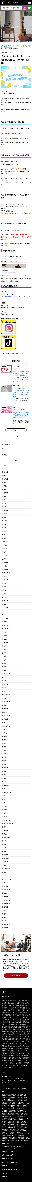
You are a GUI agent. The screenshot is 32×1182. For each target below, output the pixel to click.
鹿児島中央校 (6, 924)
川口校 (4, 496)
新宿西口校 (5, 628)
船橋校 (4, 524)
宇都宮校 (4, 486)
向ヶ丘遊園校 (6, 695)
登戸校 (4, 698)
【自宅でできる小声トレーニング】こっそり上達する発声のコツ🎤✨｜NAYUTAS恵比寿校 (21, 393)
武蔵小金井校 (6, 674)
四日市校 (4, 816)
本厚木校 (4, 733)
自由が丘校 (5, 601)
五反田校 (4, 576)
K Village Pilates (5, 1148)
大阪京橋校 (5, 830)
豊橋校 (4, 775)
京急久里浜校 (6, 726)
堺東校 (4, 851)
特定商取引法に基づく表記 (9, 1169)
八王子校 (4, 677)
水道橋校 (4, 545)
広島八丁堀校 (6, 889)
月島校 (4, 552)
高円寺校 (4, 635)
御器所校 (4, 809)
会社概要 (4, 1177)
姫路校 (4, 872)
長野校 (4, 757)
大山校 (4, 656)
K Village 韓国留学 (15, 1146)
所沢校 (4, 507)
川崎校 (4, 688)
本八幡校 (4, 521)
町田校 (4, 681)
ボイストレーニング (7, 444)
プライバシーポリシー (8, 1173)
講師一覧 (17, 1079)
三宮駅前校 (5, 855)
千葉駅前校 (5, 510)
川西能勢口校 (6, 869)
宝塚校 (4, 865)
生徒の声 (9, 1080)
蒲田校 (4, 583)
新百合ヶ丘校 (6, 702)
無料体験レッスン (7, 1158)
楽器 (3, 451)
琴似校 (4, 475)
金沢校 (4, 754)
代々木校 (4, 597)
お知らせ (23, 1079)
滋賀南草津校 (6, 820)
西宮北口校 (5, 862)
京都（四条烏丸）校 (7, 823)
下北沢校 (4, 611)
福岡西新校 (5, 907)
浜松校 (4, 771)
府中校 (4, 670)
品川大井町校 (6, 573)
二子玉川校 (5, 618)
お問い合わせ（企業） (8, 1155)
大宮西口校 (5, 493)
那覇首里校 (5, 928)
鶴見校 (4, 722)
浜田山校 (4, 639)
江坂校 (4, 844)
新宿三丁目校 (6, 625)
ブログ (3, 1080)
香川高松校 (5, 896)
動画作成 (4, 455)
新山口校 (4, 893)
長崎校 (4, 917)
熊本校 (4, 921)
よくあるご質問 (21, 1080)
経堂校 (4, 614)
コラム (14, 1080)
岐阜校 (4, 764)
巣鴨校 (4, 646)
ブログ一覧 (16, 430)
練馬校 (4, 663)
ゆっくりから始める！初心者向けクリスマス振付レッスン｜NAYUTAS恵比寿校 (21, 373)
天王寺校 (4, 834)
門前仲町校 (5, 569)
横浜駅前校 (5, 708)
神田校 (4, 538)
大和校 (4, 729)
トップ (4, 1073)
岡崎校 (4, 778)
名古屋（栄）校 (6, 792)
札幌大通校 (5, 472)
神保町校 (4, 541)
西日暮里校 (5, 562)
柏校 (3, 534)
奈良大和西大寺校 (7, 879)
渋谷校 (4, 594)
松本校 (4, 761)
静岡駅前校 (5, 768)
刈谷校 (4, 782)
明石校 (4, 876)
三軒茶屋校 (5, 608)
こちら (14, 261)
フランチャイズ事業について (10, 1162)
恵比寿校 (4, 590)
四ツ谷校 (4, 621)
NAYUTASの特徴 (5, 1079)
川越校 (4, 503)
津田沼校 (4, 531)
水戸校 (4, 482)
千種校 (4, 795)
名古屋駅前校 (6, 785)
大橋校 (4, 910)
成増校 (4, 660)
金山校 (4, 788)
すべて (4, 441)
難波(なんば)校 (6, 837)
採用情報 (4, 1166)
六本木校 (4, 555)
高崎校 (4, 489)
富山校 (4, 750)
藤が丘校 (4, 806)
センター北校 (6, 715)
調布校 (4, 667)
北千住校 (4, 566)
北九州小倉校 (6, 900)
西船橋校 (4, 528)
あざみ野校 (5, 719)
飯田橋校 (4, 548)
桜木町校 (4, 712)
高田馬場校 (5, 642)
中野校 (4, 632)
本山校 (4, 802)
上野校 (4, 559)
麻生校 (4, 468)
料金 (12, 1079)
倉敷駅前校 (5, 886)
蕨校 (3, 500)
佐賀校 (4, 914)
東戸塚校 (4, 736)
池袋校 (4, 649)
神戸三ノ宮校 (6, 858)
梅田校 (4, 827)
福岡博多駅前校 (6, 903)
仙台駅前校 (5, 479)
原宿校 (4, 587)
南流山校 (4, 514)
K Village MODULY (15, 1148)
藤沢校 (4, 740)
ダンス (4, 448)
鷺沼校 (4, 705)
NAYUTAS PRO (5, 1082)
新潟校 (4, 747)
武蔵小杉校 (5, 684)
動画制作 (24, 1088)
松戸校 (4, 517)
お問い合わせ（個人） (8, 1151)
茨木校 (4, 848)
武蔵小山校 (5, 580)
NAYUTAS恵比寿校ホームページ (15, 296)
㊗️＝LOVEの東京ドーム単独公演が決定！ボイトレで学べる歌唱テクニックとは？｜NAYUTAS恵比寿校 (21, 414)
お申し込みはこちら (16, 975)
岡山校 (4, 883)
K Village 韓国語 (5, 1146)
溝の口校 (4, 691)
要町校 (4, 653)
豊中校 (4, 841)
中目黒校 (4, 604)
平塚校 (4, 743)
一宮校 (4, 813)
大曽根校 (4, 799)
